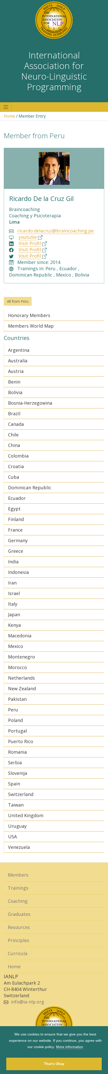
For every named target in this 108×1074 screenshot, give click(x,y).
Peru (13, 710)
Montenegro (21, 657)
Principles (18, 940)
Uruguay (17, 826)
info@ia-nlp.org (27, 1002)
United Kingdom (25, 815)
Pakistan (17, 699)
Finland (16, 519)
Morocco (17, 667)
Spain (14, 784)
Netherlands (21, 678)
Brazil (14, 413)
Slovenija (17, 773)
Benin (14, 382)
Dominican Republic (29, 487)
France (15, 530)
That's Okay (54, 1064)
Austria (16, 371)
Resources (19, 927)
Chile (13, 435)
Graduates (19, 914)
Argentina (18, 350)
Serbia (15, 762)
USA (12, 837)
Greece (15, 551)
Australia (17, 361)
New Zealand (22, 688)
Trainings (18, 888)
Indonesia (18, 572)
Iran (12, 583)
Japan (14, 614)
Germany (18, 540)
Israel (14, 593)
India (13, 562)
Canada (16, 424)
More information (69, 1047)
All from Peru (17, 301)
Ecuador (17, 498)
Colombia (18, 456)
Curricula (17, 953)
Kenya (14, 625)
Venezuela (19, 847)
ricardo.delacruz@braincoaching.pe (55, 231)
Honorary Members (29, 315)
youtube (28, 237)
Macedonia (19, 636)
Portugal (17, 731)
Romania (17, 752)
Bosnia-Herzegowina (30, 403)
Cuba (13, 477)
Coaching (18, 901)
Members (18, 875)
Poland (15, 720)
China (14, 445)
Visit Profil (30, 243)
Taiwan (16, 805)
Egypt (14, 509)
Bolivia (15, 392)
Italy (12, 604)
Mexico (15, 646)
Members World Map (31, 326)
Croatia (16, 466)
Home (9, 116)
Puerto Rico (20, 741)
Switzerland (20, 794)
